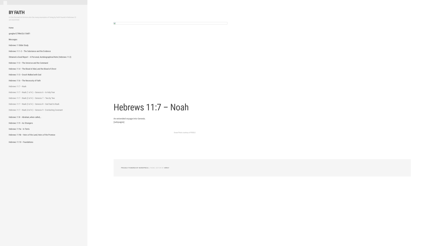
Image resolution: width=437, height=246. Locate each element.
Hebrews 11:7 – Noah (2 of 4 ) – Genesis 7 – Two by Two (32, 98)
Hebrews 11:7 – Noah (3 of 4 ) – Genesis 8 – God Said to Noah (34, 104)
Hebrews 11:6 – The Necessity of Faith (25, 80)
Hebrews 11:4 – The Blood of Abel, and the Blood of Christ (32, 69)
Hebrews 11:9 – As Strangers (21, 123)
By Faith (16, 12)
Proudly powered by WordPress (135, 168)
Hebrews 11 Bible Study (18, 45)
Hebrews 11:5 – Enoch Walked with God (25, 74)
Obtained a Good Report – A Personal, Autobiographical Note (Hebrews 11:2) (40, 57)
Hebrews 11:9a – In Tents (19, 129)
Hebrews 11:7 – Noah (17, 86)
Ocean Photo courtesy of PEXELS (185, 132)
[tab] (5, 3)
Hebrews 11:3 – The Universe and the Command (28, 63)
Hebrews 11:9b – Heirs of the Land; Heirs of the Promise (32, 135)
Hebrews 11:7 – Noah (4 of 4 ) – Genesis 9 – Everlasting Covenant (36, 110)
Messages (13, 39)
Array (166, 168)
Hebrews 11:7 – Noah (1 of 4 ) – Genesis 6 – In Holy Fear (32, 92)
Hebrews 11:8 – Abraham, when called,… (25, 117)
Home (11, 28)
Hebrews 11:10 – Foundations (21, 142)
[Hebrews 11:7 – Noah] (170, 60)
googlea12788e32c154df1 (19, 33)
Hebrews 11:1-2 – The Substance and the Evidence (30, 51)
